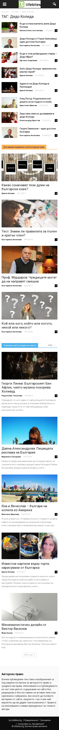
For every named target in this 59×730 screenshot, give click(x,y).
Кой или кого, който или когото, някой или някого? (27, 325)
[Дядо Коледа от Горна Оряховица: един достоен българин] (9, 42)
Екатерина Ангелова (30, 45)
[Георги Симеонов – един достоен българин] (9, 132)
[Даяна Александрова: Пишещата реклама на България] (29, 430)
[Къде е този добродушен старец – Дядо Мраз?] (9, 57)
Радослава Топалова (12, 395)
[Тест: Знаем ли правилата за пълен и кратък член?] (29, 213)
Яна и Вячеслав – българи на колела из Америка (24, 508)
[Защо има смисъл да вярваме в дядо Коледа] (9, 117)
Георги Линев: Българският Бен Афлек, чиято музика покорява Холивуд (26, 387)
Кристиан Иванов (28, 105)
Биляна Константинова (31, 30)
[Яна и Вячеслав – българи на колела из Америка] (29, 488)
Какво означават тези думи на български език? (25, 187)
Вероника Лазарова (11, 456)
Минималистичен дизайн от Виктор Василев (24, 627)
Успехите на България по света (19, 345)
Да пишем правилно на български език (23, 147)
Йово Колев (7, 633)
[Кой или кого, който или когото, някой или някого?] (29, 306)
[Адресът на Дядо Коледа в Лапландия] (9, 87)
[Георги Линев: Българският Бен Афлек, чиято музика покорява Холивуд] (29, 366)
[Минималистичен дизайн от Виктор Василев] (29, 607)
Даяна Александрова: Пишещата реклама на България (27, 450)
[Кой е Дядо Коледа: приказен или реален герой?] (9, 72)
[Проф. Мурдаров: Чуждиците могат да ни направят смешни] (29, 259)
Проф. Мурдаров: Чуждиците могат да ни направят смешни (29, 279)
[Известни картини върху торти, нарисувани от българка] (29, 546)
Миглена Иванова (10, 514)
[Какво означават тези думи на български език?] (29, 167)
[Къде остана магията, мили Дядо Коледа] (9, 27)
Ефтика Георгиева (28, 60)
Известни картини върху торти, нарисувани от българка (26, 566)
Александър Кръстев (30, 120)
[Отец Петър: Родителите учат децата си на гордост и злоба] (9, 102)
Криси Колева (26, 75)
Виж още (28, 654)
